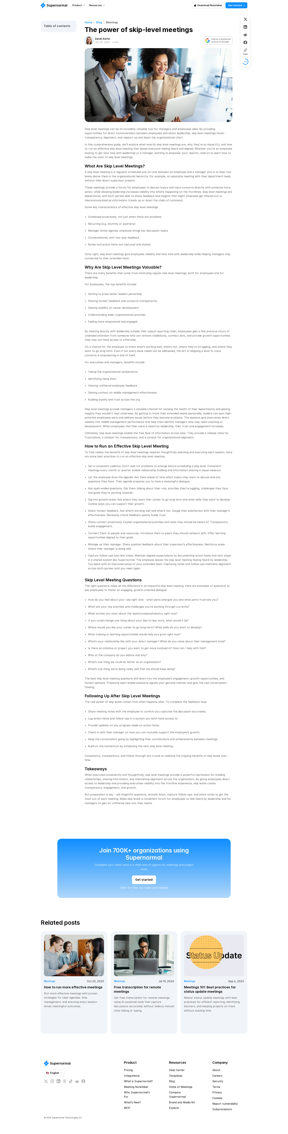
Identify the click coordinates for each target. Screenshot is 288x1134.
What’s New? (132, 1102)
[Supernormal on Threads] (64, 1081)
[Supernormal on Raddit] (77, 1081)
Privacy (217, 1092)
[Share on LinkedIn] (245, 27)
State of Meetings (180, 1087)
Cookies (217, 1098)
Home (88, 22)
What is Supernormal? (138, 1081)
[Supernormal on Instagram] (52, 1081)
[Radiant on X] (46, 1081)
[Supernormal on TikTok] (70, 1081)
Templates (175, 1075)
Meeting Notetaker (136, 1087)
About (216, 1070)
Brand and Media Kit (182, 1102)
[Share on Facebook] (245, 42)
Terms (216, 1087)
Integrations (132, 1075)
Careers (217, 1075)
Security (217, 1081)
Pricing (128, 1070)
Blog (99, 22)
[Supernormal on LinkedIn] (58, 1081)
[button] (228, 1098)
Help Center (177, 1070)
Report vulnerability (225, 1103)
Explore (174, 1108)
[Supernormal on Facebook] (83, 1081)
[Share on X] (245, 19)
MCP (127, 1108)
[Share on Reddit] (245, 34)
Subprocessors (222, 1109)
